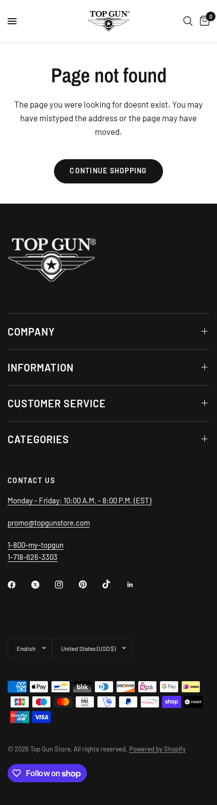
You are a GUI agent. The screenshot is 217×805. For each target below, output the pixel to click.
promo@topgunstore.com (49, 522)
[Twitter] (42, 585)
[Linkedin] (137, 585)
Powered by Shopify (157, 749)
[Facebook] (19, 585)
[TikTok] (113, 584)
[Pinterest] (90, 584)
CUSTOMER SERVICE (57, 403)
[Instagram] (66, 585)
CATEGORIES (38, 439)
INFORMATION (41, 367)
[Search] (188, 21)
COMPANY (31, 331)
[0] (202, 21)
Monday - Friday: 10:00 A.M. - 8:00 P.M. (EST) (79, 500)
